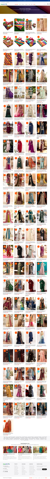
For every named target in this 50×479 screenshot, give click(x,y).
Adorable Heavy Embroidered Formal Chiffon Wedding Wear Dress (8, 171)
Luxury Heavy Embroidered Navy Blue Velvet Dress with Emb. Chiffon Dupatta (19, 345)
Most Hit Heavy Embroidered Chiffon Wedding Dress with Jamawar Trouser (19, 293)
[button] (12, 19)
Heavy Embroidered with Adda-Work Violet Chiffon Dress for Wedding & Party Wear (8, 100)
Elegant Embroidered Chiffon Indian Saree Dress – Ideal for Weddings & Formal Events (30, 188)
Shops (42, 477)
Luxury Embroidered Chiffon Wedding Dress (42, 154)
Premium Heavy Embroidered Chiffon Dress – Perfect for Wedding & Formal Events (42, 119)
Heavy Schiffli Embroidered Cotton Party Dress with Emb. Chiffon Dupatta (30, 100)
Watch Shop (15, 469)
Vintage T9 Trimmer (31, 474)
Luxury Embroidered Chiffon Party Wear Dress (7, 242)
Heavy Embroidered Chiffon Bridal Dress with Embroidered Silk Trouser (30, 328)
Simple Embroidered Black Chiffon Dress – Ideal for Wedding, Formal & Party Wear (19, 259)
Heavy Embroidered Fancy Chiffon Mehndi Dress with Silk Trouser (7, 83)
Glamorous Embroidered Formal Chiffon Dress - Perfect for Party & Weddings (41, 136)
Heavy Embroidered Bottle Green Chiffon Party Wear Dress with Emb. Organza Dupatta (19, 171)
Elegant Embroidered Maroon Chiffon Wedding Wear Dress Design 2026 (8, 417)
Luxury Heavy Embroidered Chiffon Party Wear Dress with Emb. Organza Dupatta (42, 171)
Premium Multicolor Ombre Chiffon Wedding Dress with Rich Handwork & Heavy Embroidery (31, 417)
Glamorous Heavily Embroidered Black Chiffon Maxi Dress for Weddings (41, 311)
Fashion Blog (23, 468)
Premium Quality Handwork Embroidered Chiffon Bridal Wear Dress (7, 328)
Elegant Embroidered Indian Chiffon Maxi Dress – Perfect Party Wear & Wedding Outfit (19, 206)
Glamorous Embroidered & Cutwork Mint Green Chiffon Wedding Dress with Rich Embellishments (30, 259)
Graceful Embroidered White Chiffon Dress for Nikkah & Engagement (19, 242)
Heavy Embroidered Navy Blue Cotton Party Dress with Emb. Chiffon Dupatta (31, 311)
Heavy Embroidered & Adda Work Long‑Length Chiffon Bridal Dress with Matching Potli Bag (8, 311)
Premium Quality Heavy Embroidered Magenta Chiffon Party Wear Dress (42, 259)
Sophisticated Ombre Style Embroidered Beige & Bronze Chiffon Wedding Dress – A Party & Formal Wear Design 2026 (19, 328)
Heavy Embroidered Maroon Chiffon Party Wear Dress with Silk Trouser (41, 381)
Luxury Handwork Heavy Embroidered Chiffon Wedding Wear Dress (8, 434)
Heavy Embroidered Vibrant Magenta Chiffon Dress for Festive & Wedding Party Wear (8, 188)
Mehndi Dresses (17, 437)
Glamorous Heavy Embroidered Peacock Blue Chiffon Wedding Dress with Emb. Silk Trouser (30, 206)
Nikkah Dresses (22, 437)
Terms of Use (23, 474)
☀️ (30, 477)
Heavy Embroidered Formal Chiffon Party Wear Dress (41, 328)
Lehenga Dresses (8, 437)
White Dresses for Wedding (9, 439)
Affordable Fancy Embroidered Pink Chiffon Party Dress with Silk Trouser (19, 135)
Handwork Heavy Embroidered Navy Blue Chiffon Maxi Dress (41, 66)
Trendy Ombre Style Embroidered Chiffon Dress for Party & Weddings (41, 345)
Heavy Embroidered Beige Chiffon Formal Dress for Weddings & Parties (42, 83)
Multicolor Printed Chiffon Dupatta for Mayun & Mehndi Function (8, 49)
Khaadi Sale (37, 439)
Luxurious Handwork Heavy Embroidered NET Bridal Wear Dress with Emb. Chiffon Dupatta (30, 119)
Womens (36, 477)
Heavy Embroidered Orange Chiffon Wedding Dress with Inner (30, 171)
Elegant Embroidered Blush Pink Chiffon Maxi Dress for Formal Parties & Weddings (42, 276)
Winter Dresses (16, 474)
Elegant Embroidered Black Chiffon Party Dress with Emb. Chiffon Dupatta (30, 363)
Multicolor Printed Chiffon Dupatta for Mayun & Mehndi (8, 32)
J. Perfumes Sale (31, 473)
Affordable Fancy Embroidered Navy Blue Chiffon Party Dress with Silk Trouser (30, 136)
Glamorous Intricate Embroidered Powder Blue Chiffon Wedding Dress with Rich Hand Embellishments (8, 381)
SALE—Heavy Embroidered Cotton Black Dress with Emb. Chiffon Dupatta (41, 242)
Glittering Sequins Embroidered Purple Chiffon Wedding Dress (19, 66)
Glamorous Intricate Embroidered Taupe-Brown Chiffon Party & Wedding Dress (41, 206)
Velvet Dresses (37, 438)
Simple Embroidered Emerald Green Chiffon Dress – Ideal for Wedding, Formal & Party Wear (41, 293)
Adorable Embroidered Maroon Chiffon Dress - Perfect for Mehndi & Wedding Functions (19, 188)
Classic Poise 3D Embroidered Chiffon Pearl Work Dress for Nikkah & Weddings (19, 417)
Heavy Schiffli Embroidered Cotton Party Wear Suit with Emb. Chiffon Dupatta (41, 363)
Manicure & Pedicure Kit (32, 470)
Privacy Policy (23, 473)
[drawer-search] (44, 4)
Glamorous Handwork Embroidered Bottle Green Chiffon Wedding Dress (8, 119)
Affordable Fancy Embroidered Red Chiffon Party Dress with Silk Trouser (19, 154)
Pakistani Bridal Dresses (28, 437)
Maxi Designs (12, 437)
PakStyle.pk (10, 477)
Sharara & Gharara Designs (24, 438)
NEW (43, 477)
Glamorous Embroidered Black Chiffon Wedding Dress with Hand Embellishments (30, 276)
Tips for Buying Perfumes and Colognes (39, 454)
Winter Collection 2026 (16, 439)
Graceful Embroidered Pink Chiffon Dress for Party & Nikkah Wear (7, 154)
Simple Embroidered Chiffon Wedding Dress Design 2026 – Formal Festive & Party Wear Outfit (31, 345)
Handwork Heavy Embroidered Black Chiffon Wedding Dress (30, 398)
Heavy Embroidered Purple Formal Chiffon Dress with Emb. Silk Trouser (8, 206)
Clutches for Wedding (32, 469)
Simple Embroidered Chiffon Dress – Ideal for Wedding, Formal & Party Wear (30, 293)
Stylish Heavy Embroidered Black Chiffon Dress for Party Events (18, 224)
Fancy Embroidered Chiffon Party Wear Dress (7, 276)
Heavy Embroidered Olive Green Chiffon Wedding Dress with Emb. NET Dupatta (19, 276)
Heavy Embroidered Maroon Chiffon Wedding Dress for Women (19, 381)
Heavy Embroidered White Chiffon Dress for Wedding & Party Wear (18, 311)
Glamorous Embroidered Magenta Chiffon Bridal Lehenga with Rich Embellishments (18, 398)
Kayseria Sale (42, 439)
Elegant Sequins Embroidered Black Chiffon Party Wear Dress (7, 363)
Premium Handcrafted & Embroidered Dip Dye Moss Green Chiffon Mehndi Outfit (42, 188)
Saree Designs (11, 438)
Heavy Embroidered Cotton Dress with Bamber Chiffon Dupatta (18, 100)
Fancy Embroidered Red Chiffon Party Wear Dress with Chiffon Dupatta (8, 259)
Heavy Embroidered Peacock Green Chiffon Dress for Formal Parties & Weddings (41, 417)
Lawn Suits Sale (16, 470)
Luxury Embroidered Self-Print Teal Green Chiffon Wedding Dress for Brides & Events (7, 345)
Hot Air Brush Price (31, 468)
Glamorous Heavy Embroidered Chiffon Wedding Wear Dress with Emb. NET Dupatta (18, 119)
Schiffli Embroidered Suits (17, 438)
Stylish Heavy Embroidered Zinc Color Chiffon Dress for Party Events (30, 224)
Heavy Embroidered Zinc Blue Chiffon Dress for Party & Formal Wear (19, 83)
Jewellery (39, 477)
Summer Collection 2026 (32, 438)
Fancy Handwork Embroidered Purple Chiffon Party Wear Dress (30, 66)
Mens (33, 477)
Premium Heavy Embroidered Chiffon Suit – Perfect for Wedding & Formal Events (30, 83)
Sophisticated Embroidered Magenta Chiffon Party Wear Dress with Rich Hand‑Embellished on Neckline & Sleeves (30, 154)
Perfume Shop (16, 468)
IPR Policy (23, 469)
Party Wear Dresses (41, 437)
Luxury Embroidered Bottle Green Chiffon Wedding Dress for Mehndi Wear (41, 224)
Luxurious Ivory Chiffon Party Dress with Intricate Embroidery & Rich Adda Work (31, 242)
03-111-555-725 (3, 2)
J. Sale (34, 439)
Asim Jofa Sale (31, 439)
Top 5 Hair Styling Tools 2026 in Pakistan (24, 454)
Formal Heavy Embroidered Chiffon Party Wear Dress (7, 135)
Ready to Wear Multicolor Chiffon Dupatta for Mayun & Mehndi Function (31, 32)
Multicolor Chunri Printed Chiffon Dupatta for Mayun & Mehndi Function (19, 49)
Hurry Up (31, 0)
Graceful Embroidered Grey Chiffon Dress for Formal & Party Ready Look (30, 381)
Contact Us (7, 2)
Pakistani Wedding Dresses (35, 437)
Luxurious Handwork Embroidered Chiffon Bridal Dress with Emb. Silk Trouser (41, 398)
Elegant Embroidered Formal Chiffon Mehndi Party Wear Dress (8, 224)
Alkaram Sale (26, 439)
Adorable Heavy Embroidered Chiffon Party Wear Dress (42, 32)
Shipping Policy (24, 470)
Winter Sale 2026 (22, 439)
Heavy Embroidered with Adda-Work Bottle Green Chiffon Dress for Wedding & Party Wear (8, 293)
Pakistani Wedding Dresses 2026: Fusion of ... (9, 454)
